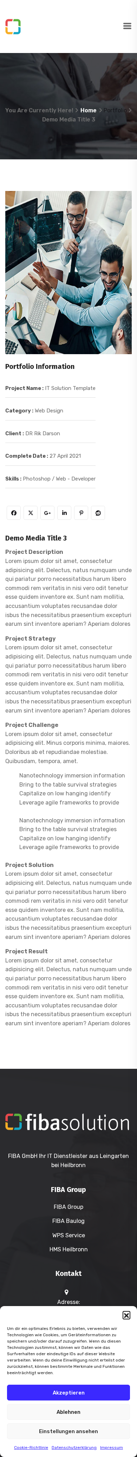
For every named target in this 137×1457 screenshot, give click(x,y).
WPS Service (68, 1235)
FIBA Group (68, 1207)
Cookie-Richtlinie (31, 1447)
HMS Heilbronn (69, 1249)
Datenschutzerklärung (74, 1447)
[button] (126, 1314)
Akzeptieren (69, 1393)
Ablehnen (68, 1412)
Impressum (111, 1447)
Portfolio (115, 110)
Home (88, 110)
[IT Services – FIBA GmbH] (64, 26)
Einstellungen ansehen (68, 1431)
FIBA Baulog (68, 1221)
